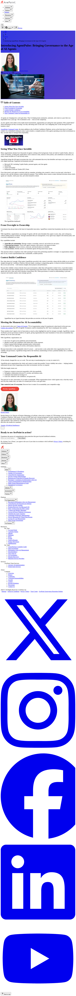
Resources (8, 15)
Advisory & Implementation (16, 565)
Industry (7, 488)
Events (10, 538)
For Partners (8, 523)
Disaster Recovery (13, 557)
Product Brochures (13, 542)
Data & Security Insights (15, 505)
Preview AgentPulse (9, 389)
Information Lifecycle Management (18, 550)
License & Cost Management (16, 519)
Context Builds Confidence (12, 110)
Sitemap (4, 591)
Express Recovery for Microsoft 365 (18, 507)
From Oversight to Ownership (13, 108)
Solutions (7, 7)
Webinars (11, 535)
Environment (8, 491)
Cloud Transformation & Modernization (19, 481)
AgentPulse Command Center (9, 129)
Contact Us (11, 586)
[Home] (5, 32)
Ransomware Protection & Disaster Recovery (21, 478)
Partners (6, 12)
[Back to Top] (2, 427)
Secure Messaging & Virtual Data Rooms (20, 517)
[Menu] (2, 27)
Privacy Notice (58, 441)
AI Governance (12, 555)
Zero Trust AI (12, 553)
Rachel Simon (5, 412)
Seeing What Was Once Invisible (14, 106)
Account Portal (12, 530)
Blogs (6, 36)
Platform (7, 10)
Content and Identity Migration (17, 510)
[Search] (2, 25)
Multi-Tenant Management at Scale (18, 483)
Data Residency (12, 552)
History (10, 575)
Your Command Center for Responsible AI (16, 113)
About (6, 21)
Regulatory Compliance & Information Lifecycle (22, 480)
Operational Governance (15, 485)
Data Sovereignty (13, 548)
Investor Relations (13, 583)
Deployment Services (14, 566)
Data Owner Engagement (15, 520)
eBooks (10, 533)
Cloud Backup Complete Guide (17, 547)
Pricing (20, 28)
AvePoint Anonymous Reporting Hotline (51, 591)
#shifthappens (12, 543)
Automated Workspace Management (18, 515)
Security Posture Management (17, 476)
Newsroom (11, 585)
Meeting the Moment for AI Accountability (16, 111)
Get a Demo (22, 438)
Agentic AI (4, 425)
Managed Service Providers (16, 558)
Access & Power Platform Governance (19, 512)
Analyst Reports (13, 540)
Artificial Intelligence (13, 425)
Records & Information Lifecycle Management (21, 502)
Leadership (11, 576)
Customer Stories (13, 531)
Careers (10, 581)
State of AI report (22, 326)
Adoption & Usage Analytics (16, 514)
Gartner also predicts (7, 328)
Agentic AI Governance (15, 473)
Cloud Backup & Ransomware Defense (19, 503)
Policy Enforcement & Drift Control (18, 508)
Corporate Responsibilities (16, 578)
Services (7, 18)
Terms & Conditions (13, 591)
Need (6, 469)
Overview (11, 573)
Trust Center (34, 591)
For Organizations (10, 500)
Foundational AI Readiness (16, 471)
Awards (10, 580)
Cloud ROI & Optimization (16, 475)
